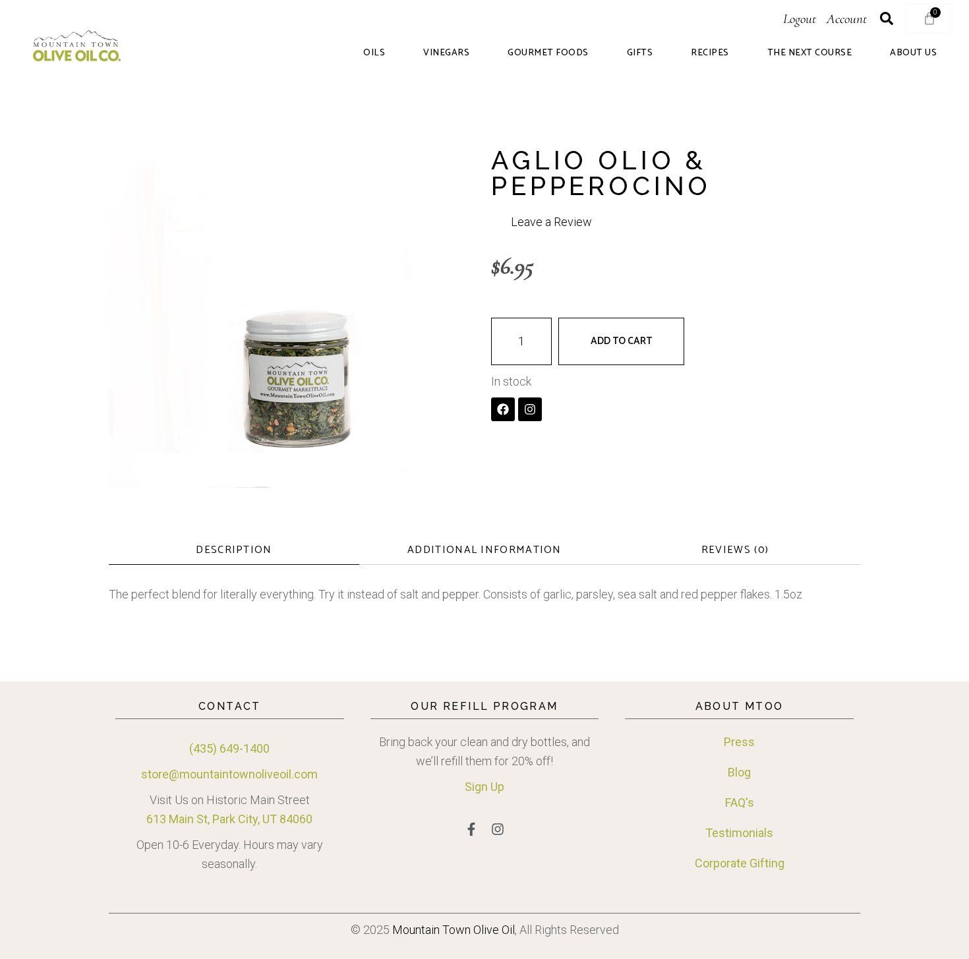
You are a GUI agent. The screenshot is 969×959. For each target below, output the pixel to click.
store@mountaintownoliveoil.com (229, 774)
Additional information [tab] (484, 550)
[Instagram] (530, 409)
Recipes (710, 53)
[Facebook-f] (471, 829)
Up (496, 787)
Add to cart (621, 341)
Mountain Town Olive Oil (453, 930)
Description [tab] (234, 550)
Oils (374, 53)
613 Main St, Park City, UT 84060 (229, 819)
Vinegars (446, 53)
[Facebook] (503, 409)
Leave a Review (551, 222)
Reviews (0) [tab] (735, 550)
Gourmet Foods (548, 53)
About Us (913, 53)
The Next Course (809, 53)
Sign (476, 787)
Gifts (640, 53)
